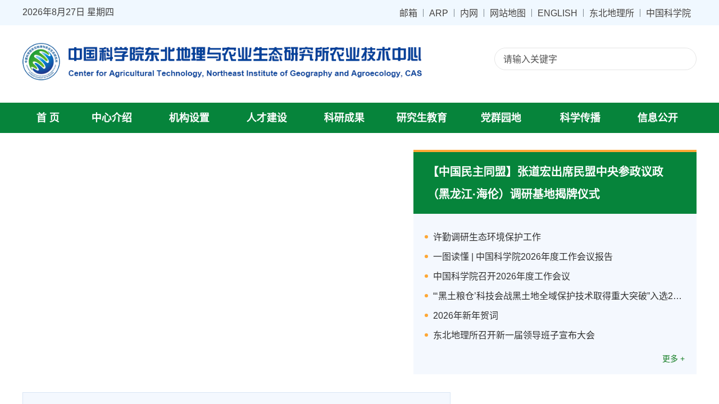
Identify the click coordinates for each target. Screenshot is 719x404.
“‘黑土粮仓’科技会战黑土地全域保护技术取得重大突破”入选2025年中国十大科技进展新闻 (559, 296)
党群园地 (501, 117)
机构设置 (189, 117)
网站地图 (508, 13)
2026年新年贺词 (465, 315)
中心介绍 (112, 117)
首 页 (48, 117)
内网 (469, 13)
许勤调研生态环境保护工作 (487, 237)
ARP (438, 13)
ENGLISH (557, 13)
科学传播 (580, 117)
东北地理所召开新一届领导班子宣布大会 (514, 335)
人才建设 (267, 117)
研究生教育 (422, 117)
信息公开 (658, 117)
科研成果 (344, 117)
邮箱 (408, 13)
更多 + (673, 358)
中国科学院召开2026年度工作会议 (501, 276)
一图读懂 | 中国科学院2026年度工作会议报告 (523, 256)
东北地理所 (611, 13)
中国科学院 (668, 13)
